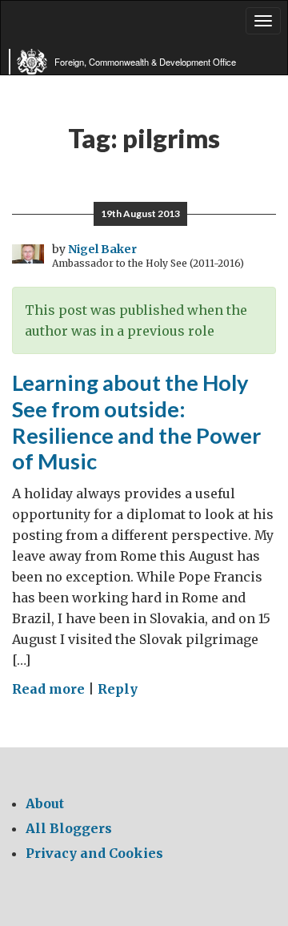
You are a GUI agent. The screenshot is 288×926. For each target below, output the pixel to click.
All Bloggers (69, 828)
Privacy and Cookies (94, 853)
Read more (48, 689)
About (45, 803)
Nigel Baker (102, 249)
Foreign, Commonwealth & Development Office (145, 61)
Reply (118, 689)
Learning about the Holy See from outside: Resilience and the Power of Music (136, 421)
